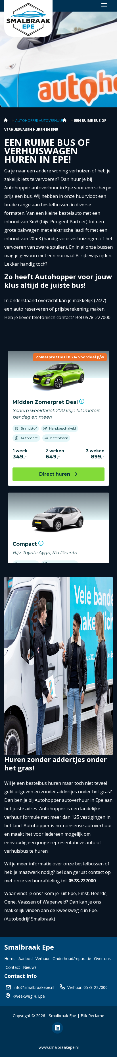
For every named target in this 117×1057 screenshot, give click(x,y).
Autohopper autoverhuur (39, 120)
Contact (13, 967)
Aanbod (25, 958)
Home (10, 958)
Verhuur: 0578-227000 (87, 987)
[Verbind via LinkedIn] (58, 1029)
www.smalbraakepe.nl (59, 1047)
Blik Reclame (92, 1015)
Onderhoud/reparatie (72, 958)
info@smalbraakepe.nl (34, 987)
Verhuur (42, 958)
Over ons (102, 958)
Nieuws (30, 967)
